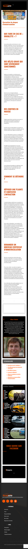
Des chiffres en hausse (12, 370)
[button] (13, 5)
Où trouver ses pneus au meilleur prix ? (6, 394)
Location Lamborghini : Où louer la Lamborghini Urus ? (7, 405)
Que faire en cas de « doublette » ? (14, 365)
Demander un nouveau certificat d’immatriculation (14, 378)
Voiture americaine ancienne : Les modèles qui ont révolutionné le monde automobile (7, 432)
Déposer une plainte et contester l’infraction (14, 375)
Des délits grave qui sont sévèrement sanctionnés (15, 368)
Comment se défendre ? (12, 372)
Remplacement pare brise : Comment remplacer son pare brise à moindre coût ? (7, 419)
